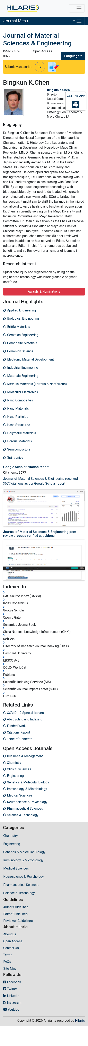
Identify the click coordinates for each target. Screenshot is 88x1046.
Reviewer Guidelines (18, 921)
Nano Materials (17, 408)
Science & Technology (19, 893)
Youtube (13, 1009)
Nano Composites (19, 400)
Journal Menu (15, 20)
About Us (9, 934)
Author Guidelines (15, 907)
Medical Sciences (16, 868)
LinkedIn (12, 996)
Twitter (11, 989)
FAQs (7, 962)
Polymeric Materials (21, 433)
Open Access (13, 941)
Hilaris (80, 1020)
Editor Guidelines (15, 914)
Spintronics (14, 458)
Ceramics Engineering (22, 335)
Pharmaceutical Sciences (21, 885)
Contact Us (11, 948)
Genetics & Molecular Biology (24, 852)
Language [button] (72, 56)
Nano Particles (17, 417)
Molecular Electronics (22, 392)
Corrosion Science (19, 351)
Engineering (11, 844)
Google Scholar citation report (26, 467)
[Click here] (22, 8)
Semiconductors (18, 449)
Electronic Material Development (30, 359)
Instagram (13, 1002)
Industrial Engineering (22, 368)
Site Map (9, 969)
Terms (7, 955)
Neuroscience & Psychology (23, 877)
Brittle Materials (18, 327)
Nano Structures (18, 425)
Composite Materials (21, 343)
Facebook (13, 982)
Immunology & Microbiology (23, 860)
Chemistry (10, 836)
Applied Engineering (21, 310)
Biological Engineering (22, 318)
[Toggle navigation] (77, 8)
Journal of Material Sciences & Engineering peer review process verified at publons (39, 534)
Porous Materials (19, 441)
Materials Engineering (22, 376)
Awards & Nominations (44, 291)
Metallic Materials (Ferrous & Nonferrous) (36, 384)
